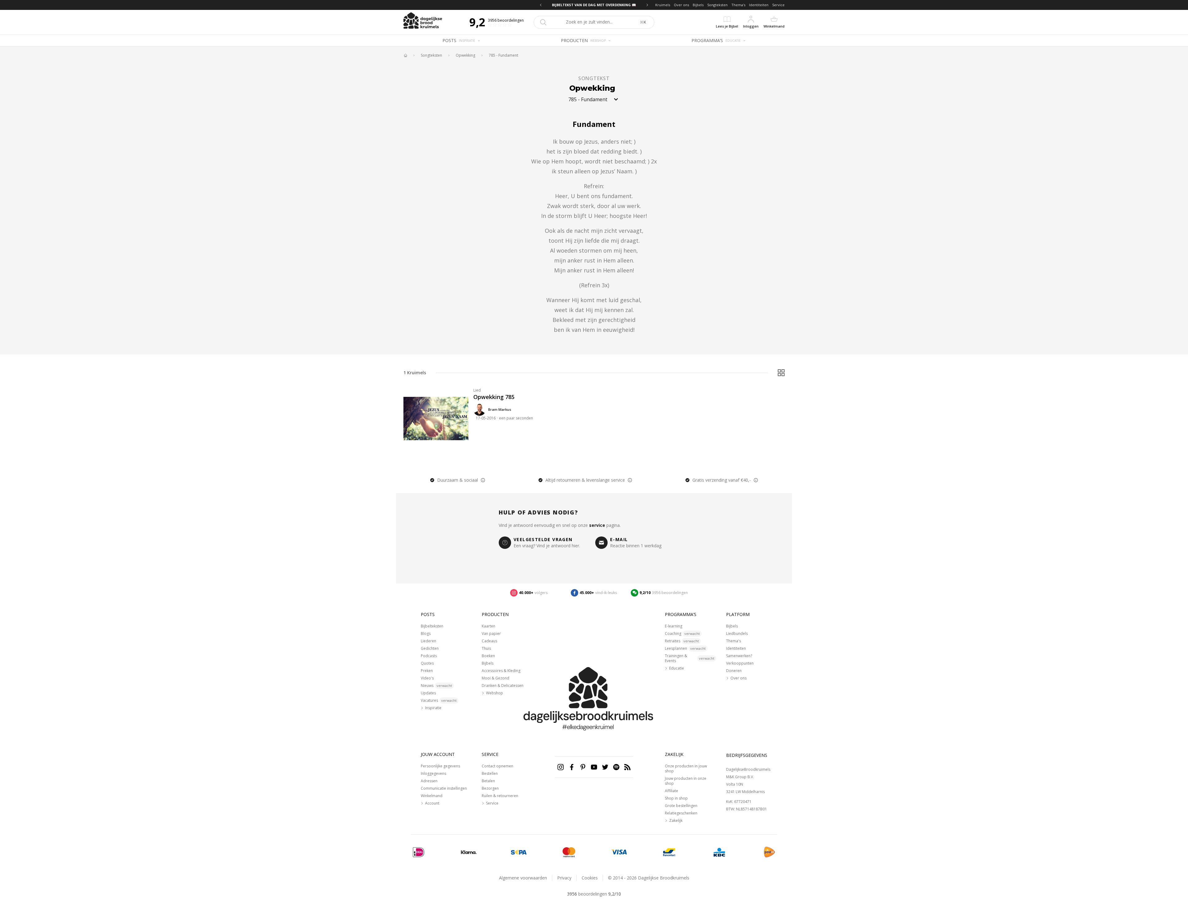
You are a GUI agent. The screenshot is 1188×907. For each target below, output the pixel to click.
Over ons (681, 4)
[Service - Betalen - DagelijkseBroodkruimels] (418, 852)
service (597, 525)
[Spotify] (616, 767)
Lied (477, 390)
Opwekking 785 (493, 397)
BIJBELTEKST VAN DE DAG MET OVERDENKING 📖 (594, 4)
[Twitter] (605, 767)
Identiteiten (758, 4)
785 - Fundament (503, 55)
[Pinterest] (583, 767)
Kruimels (662, 4)
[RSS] (627, 767)
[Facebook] (572, 767)
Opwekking (465, 55)
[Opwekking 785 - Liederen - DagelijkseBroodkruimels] (435, 418)
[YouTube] (594, 767)
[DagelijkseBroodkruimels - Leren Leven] (405, 55)
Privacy (564, 878)
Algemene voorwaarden (523, 878)
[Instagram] (560, 767)
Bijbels (698, 4)
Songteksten (717, 4)
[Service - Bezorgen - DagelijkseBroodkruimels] (769, 852)
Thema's (738, 4)
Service (778, 4)
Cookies (590, 878)
